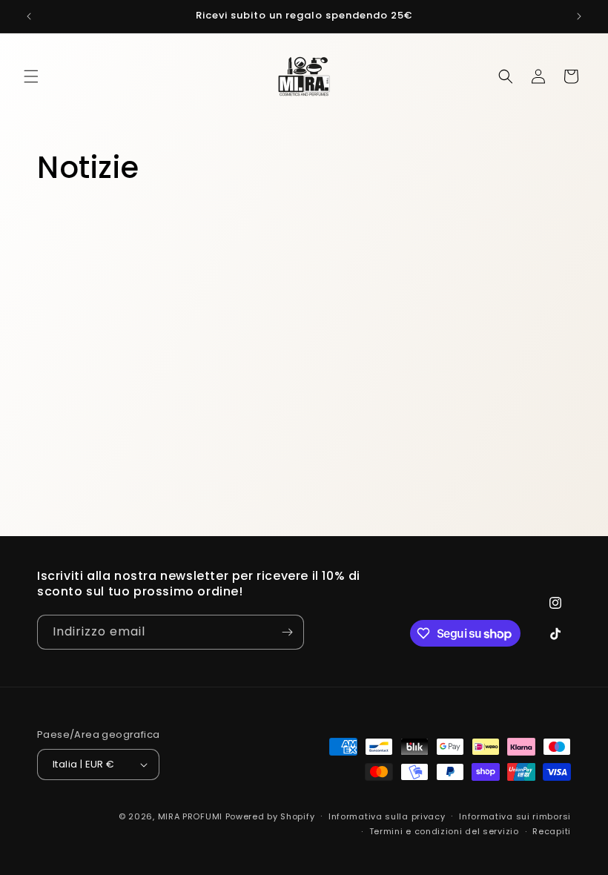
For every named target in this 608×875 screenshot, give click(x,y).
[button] (31, 76)
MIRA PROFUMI (190, 816)
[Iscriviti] (287, 632)
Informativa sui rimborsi (515, 816)
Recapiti (551, 831)
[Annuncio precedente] (29, 16)
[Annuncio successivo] (579, 16)
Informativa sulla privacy (387, 816)
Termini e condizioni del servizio (444, 831)
